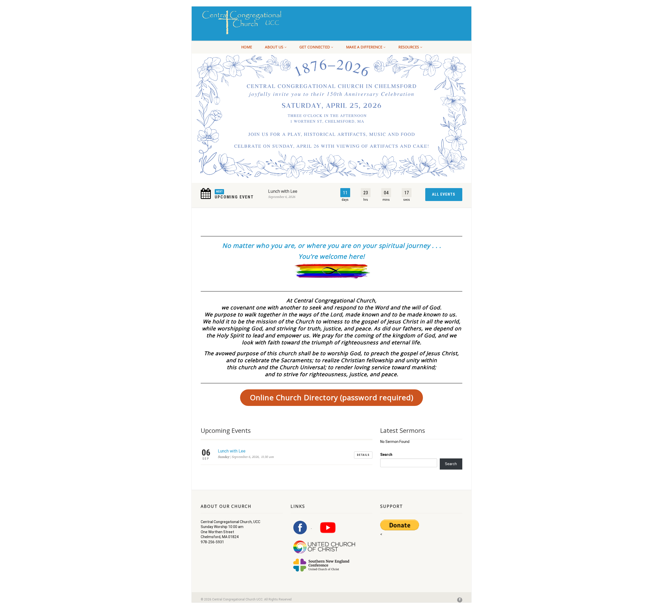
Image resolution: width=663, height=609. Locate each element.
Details (363, 455)
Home (246, 46)
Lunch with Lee (282, 191)
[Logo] (242, 22)
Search (386, 454)
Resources (408, 46)
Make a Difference (364, 46)
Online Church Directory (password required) (331, 397)
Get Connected (314, 46)
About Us (274, 46)
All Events (443, 194)
